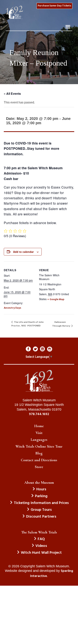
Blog (39, 453)
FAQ (41, 539)
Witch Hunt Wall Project (41, 553)
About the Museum (39, 482)
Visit (39, 433)
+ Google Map (55, 299)
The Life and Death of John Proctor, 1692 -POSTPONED (27, 324)
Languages (39, 439)
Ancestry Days (12, 308)
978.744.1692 (39, 414)
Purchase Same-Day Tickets (54, 6)
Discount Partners (41, 517)
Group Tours (41, 510)
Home (39, 426)
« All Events (12, 93)
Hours (41, 489)
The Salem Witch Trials (39, 532)
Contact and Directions (39, 460)
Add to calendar (23, 252)
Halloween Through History (61, 324)
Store (39, 467)
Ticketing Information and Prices (41, 503)
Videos (41, 546)
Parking (41, 496)
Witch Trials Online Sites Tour (39, 446)
